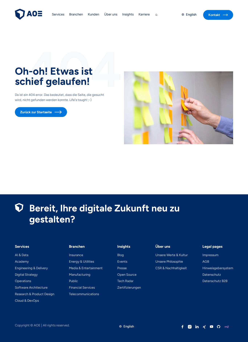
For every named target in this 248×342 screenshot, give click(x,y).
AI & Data (21, 255)
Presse (122, 268)
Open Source (127, 275)
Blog (120, 255)
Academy (22, 262)
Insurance (76, 255)
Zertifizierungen (129, 288)
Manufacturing (79, 275)
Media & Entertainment (86, 268)
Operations (23, 281)
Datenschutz (211, 275)
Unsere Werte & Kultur (171, 255)
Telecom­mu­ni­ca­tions (84, 294)
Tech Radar (125, 281)
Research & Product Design (34, 294)
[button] (58, 15)
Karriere (144, 14)
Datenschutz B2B (214, 281)
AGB (205, 262)
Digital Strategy (26, 275)
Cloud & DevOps (27, 301)
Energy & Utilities (81, 262)
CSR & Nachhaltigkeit (171, 268)
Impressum (210, 255)
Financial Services (82, 288)
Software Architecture (31, 288)
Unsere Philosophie (169, 262)
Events (122, 262)
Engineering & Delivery (31, 268)
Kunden (93, 14)
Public (73, 281)
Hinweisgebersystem (217, 268)
